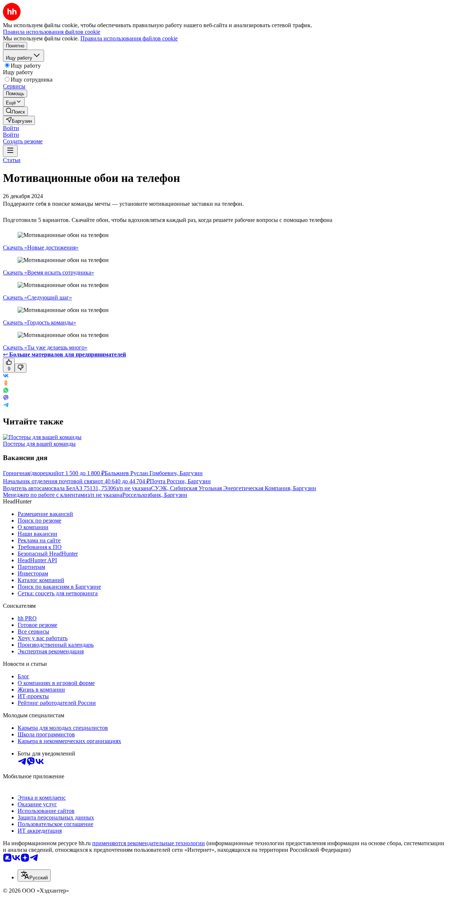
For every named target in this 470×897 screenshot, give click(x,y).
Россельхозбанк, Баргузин (154, 495)
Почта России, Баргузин (180, 481)
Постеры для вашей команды (39, 444)
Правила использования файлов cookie (129, 38)
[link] (15, 111)
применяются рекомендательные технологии (148, 843)
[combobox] (34, 875)
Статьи (12, 160)
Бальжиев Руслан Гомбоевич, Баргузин (154, 473)
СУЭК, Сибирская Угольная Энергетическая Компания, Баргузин (233, 488)
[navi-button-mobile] (10, 151)
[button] (11, 128)
